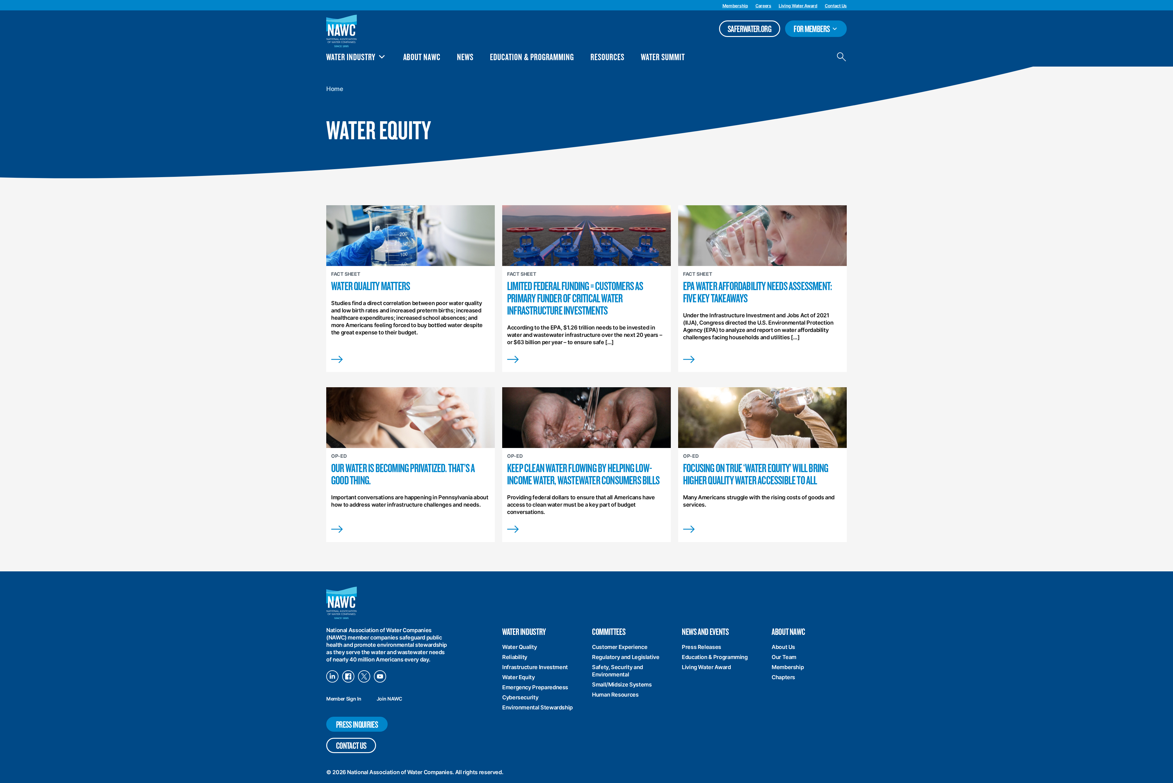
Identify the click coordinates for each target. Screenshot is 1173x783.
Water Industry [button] (350, 57)
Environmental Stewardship (537, 707)
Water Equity (518, 677)
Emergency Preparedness (535, 687)
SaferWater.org (749, 29)
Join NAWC (389, 699)
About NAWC (422, 57)
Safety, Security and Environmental (617, 671)
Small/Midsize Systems (622, 684)
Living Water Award (798, 5)
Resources (607, 57)
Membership (735, 5)
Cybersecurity (520, 697)
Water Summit (663, 57)
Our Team (784, 657)
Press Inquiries (357, 724)
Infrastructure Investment (535, 667)
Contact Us (836, 5)
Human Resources (615, 694)
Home (334, 89)
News (465, 57)
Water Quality (519, 647)
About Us (783, 647)
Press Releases (701, 647)
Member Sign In (343, 699)
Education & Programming (532, 57)
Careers (763, 5)
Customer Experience (619, 647)
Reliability (514, 657)
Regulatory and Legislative (626, 657)
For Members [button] (817, 29)
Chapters (783, 677)
